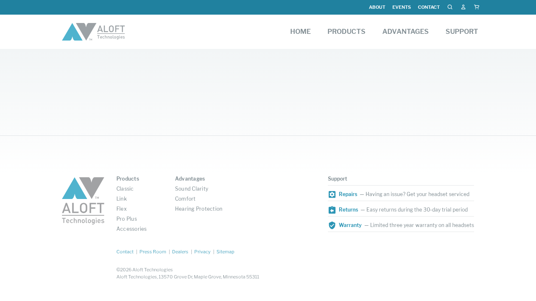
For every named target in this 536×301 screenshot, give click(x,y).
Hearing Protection (198, 209)
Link (121, 199)
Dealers (180, 252)
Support (337, 179)
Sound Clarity (191, 189)
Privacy (202, 252)
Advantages (190, 179)
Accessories (131, 229)
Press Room (152, 252)
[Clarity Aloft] (93, 32)
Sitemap (225, 252)
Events (401, 7)
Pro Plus (126, 219)
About (377, 7)
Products (127, 179)
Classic (125, 189)
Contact (429, 7)
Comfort (185, 199)
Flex (121, 209)
